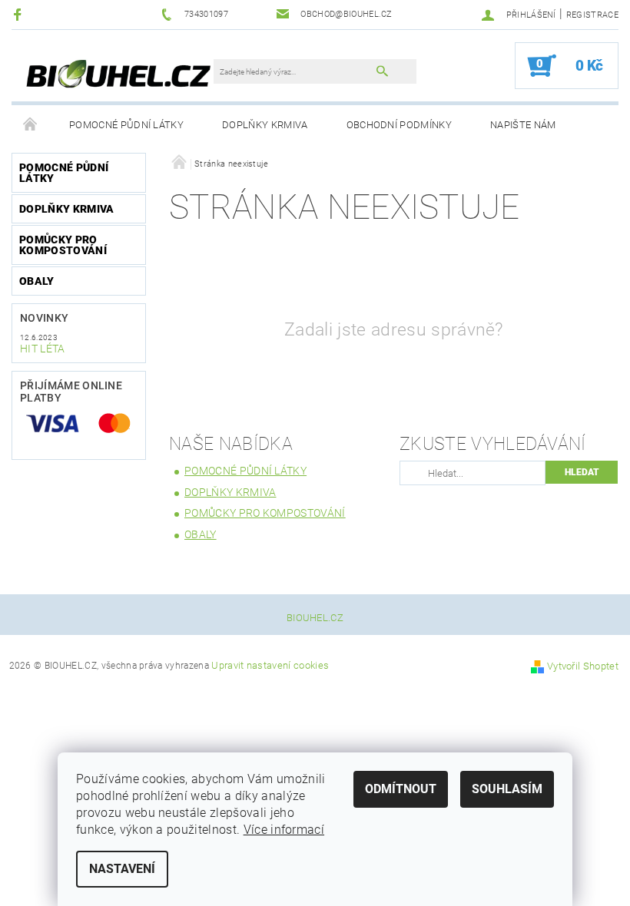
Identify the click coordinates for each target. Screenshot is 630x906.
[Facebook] (20, 14)
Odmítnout (400, 789)
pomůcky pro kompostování (63, 244)
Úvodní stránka (31, 125)
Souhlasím (507, 789)
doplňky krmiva (264, 125)
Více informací (284, 829)
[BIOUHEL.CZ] (120, 73)
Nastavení (122, 868)
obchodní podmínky (399, 125)
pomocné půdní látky (126, 125)
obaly (37, 281)
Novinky (44, 318)
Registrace (592, 15)
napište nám (523, 125)
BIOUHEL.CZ (315, 618)
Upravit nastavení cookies (270, 665)
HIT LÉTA (42, 348)
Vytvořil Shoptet (582, 666)
